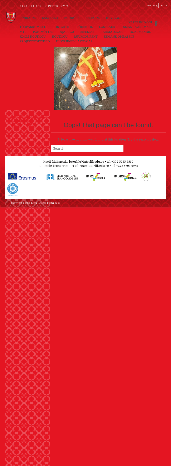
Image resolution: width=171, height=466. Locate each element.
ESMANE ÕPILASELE (119, 36)
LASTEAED (50, 17)
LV (166, 5)
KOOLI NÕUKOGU (33, 36)
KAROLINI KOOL (140, 22)
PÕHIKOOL (28, 17)
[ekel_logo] (61, 174)
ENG (155, 5)
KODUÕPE (71, 17)
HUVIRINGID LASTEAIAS (74, 41)
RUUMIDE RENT (86, 36)
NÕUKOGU (60, 36)
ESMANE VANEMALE (136, 27)
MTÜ (23, 31)
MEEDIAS (87, 31)
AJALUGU (67, 31)
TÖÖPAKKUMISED (33, 27)
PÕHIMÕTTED (43, 31)
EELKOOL (93, 17)
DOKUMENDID (140, 31)
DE (161, 5)
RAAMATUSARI (112, 31)
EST (149, 5)
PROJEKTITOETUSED (35, 41)
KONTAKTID (61, 27)
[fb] (156, 22)
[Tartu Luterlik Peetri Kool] (10, 14)
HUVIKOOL (114, 17)
